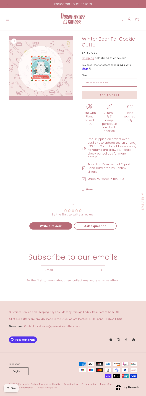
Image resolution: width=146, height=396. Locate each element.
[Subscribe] (101, 270)
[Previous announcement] (7, 4)
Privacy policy (89, 384)
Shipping (88, 58)
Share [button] (89, 189)
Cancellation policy (47, 387)
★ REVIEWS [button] (142, 201)
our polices (105, 153)
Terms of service (108, 384)
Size (84, 75)
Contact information (22, 387)
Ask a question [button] (95, 226)
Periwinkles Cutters (28, 384)
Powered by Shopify (49, 384)
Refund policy (71, 384)
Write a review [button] (51, 226)
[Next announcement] (139, 4)
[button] (7, 19)
